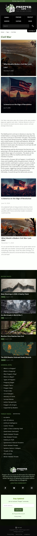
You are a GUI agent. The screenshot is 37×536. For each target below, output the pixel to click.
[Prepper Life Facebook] (5, 488)
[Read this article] (18, 285)
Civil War (13, 32)
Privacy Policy (17, 516)
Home (2, 32)
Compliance (27, 534)
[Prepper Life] (18, 470)
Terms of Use (19, 534)
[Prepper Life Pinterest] (23, 488)
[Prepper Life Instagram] (31, 488)
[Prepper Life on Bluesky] (14, 488)
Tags (7, 32)
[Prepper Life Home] (18, 8)
